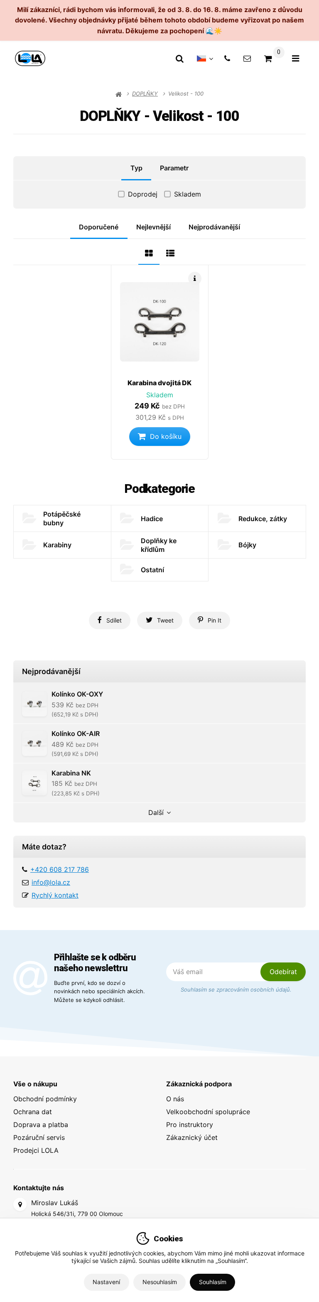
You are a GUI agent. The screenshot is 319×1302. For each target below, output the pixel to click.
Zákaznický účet (192, 1137)
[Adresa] (20, 1204)
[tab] (149, 252)
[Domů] (30, 58)
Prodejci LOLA (36, 1150)
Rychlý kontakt (55, 895)
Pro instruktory (189, 1124)
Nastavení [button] (106, 1281)
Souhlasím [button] (212, 1281)
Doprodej (142, 194)
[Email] (247, 58)
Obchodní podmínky (45, 1099)
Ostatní (152, 570)
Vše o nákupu (35, 1084)
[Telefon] (227, 58)
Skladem (187, 194)
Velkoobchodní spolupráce (208, 1112)
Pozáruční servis (39, 1137)
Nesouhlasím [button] (159, 1281)
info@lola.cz (51, 882)
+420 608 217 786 (59, 869)
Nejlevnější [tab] (153, 227)
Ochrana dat (32, 1112)
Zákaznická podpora (199, 1084)
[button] (160, 436)
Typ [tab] (136, 168)
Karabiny (57, 545)
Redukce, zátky (262, 518)
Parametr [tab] (174, 168)
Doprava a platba (40, 1124)
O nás (175, 1099)
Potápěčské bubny (62, 518)
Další (156, 812)
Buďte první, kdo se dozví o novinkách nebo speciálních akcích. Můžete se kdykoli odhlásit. (99, 991)
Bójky (247, 545)
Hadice (152, 518)
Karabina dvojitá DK (159, 383)
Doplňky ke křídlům (159, 545)
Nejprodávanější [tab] (214, 227)
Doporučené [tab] (98, 227)
